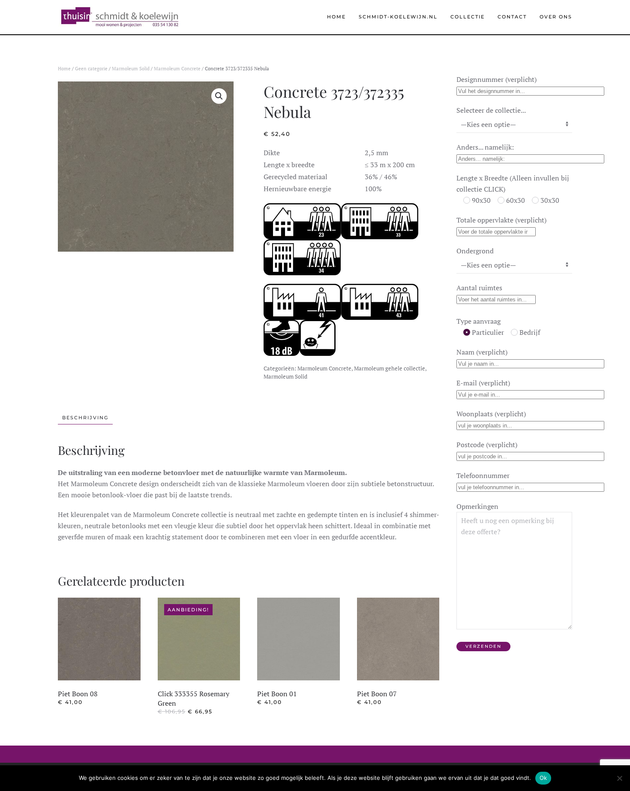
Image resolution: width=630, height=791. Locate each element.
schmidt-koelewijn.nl (398, 17)
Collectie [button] (467, 17)
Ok (543, 777)
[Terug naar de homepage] (119, 17)
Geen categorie (91, 69)
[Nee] (619, 778)
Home (336, 17)
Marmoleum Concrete (177, 69)
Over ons (556, 17)
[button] (219, 96)
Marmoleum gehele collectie (389, 368)
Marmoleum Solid (131, 69)
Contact (512, 17)
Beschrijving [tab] (85, 418)
